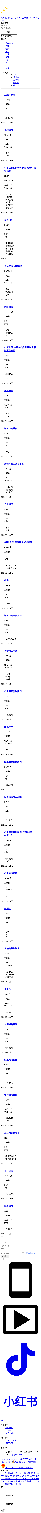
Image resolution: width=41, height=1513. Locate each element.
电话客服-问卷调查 (13, 266)
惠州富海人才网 (20, 1476)
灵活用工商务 (10, 651)
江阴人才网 (25, 1481)
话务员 (7, 989)
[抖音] (20, 1378)
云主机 (7, 1473)
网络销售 (8, 307)
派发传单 (8, 727)
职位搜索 (9, 1428)
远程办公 (13, 1473)
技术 (7, 49)
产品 (7, 52)
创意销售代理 (10, 1095)
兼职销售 (8, 130)
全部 (7, 46)
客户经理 (8, 390)
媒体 (7, 68)
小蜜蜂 (18, 1481)
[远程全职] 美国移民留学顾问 (18, 542)
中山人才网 (21, 1473)
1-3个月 (16, 80)
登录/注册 (5, 1256)
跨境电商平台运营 (13, 615)
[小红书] (20, 1418)
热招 (9, 43)
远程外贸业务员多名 (14, 464)
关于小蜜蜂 (10, 1433)
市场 (7, 60)
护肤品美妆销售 (11, 948)
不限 (14, 74)
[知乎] (2, 1420)
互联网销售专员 (11, 1133)
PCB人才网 (29, 1479)
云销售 (7, 908)
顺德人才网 (10, 1479)
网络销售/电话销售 (13, 797)
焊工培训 (33, 1481)
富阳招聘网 (10, 1481)
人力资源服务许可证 (25, 1468)
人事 (7, 63)
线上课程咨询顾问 (13, 691)
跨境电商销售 (10, 428)
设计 (7, 54)
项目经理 (8, 504)
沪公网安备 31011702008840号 (26, 1462)
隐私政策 (9, 1443)
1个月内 (16, 77)
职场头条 (9, 1430)
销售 (7, 65)
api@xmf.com (16, 1455)
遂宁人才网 (31, 1476)
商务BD (8, 220)
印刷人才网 (9, 1476)
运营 (7, 57)
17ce (2, 1473)
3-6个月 (16, 83)
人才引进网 (16, 1484)
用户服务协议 (10, 1440)
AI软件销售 (9, 95)
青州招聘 (29, 1473)
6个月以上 (17, 85)
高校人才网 (20, 1479)
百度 (10, 1484)
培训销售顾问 (10, 1024)
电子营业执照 (11, 1468)
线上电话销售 (10, 873)
